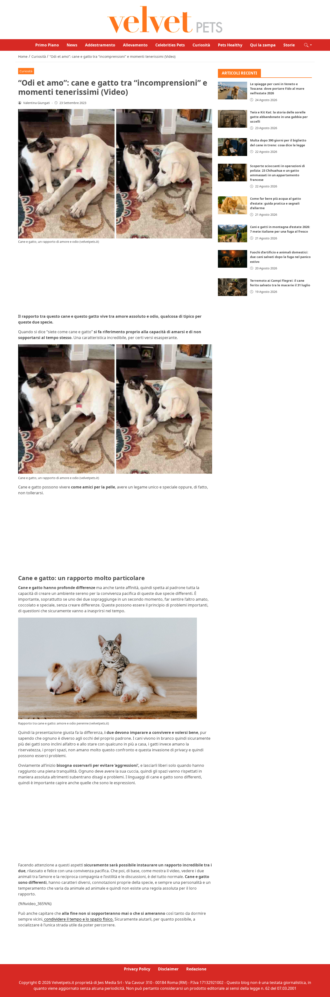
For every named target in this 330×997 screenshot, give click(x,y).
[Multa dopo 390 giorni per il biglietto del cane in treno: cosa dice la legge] (232, 147)
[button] (308, 45)
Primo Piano (47, 45)
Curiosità (201, 45)
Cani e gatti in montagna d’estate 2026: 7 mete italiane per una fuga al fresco (280, 229)
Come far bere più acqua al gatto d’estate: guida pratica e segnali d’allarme (275, 203)
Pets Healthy (230, 45)
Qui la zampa (263, 45)
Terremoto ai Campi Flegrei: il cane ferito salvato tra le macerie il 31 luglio (280, 283)
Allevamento (135, 45)
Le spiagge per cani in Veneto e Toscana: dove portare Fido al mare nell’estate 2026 (277, 89)
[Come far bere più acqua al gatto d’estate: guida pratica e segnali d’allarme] (232, 205)
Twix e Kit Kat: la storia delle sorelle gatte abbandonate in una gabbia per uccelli (279, 117)
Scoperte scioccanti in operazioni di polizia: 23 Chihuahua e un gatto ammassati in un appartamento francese (277, 173)
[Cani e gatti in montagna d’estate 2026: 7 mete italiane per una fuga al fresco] (232, 234)
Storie (289, 45)
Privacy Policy (137, 969)
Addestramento (100, 45)
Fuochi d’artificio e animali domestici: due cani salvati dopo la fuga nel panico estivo (280, 257)
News (72, 45)
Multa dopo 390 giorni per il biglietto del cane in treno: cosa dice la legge (278, 142)
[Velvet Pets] (165, 19)
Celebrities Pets (170, 45)
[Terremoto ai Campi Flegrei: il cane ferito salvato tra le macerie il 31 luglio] (232, 287)
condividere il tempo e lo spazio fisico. (78, 919)
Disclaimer (168, 969)
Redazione (196, 969)
